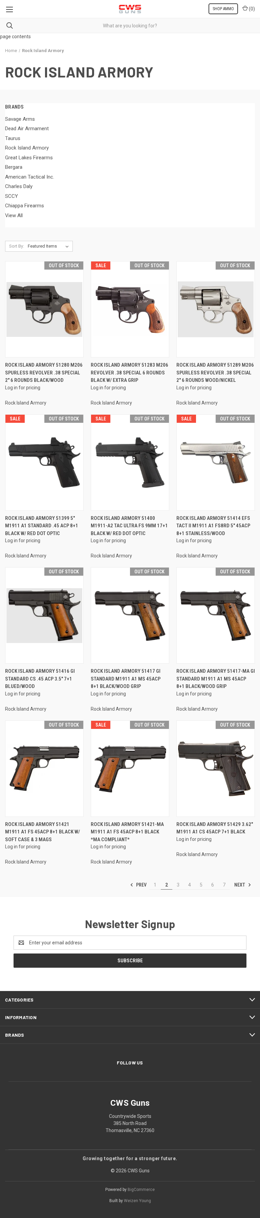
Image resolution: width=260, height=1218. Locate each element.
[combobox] (130, 25)
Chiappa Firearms (24, 206)
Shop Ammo (223, 8)
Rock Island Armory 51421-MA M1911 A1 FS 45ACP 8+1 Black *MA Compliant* (127, 832)
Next (240, 885)
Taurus (12, 138)
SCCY (11, 196)
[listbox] (49, 246)
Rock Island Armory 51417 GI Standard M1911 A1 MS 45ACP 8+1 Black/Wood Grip (125, 678)
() (251, 9)
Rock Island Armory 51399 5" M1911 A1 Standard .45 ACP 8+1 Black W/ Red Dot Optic (41, 525)
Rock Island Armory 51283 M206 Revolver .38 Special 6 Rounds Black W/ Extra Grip (129, 372)
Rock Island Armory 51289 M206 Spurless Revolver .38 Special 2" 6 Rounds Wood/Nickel (215, 372)
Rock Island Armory (27, 148)
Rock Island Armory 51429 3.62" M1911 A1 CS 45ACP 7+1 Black (214, 828)
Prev (141, 885)
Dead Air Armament (27, 128)
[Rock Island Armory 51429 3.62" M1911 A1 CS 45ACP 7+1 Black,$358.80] (216, 768)
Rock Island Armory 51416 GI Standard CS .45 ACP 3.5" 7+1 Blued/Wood (40, 678)
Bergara (13, 167)
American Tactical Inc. (29, 177)
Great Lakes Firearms (29, 158)
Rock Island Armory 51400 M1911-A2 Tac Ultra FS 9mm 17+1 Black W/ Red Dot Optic (129, 525)
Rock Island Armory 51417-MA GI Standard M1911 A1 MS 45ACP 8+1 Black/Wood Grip (215, 678)
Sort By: (16, 246)
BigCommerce (141, 1189)
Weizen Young (137, 1200)
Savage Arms (20, 119)
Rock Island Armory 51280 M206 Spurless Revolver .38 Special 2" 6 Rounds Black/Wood (44, 372)
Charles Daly (18, 186)
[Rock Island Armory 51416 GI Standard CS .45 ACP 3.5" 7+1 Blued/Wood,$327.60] (44, 615)
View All (14, 215)
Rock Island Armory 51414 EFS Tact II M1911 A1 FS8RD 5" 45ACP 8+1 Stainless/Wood (213, 525)
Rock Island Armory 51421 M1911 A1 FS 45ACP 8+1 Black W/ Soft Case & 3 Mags (42, 832)
